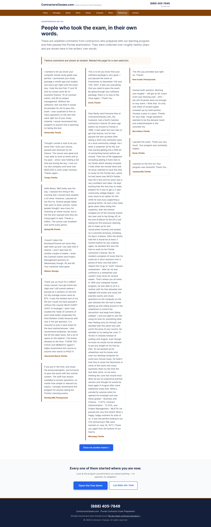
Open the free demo (90, 485)
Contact (135, 13)
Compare (99, 13)
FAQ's (110, 13)
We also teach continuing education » (124, 516)
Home (45, 13)
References (122, 13)
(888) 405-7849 (160, 3)
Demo (78, 13)
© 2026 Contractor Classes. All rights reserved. (105, 520)
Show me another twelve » (96, 447)
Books (68, 13)
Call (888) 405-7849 (123, 485)
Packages (57, 13)
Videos (88, 13)
